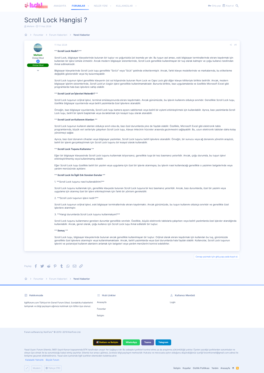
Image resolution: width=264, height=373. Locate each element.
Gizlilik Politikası (201, 368)
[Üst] (233, 368)
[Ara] (237, 6)
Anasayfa (101, 302)
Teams (147, 342)
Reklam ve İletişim (107, 342)
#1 (235, 44)
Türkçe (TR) (54, 368)
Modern (37, 368)
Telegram (163, 342)
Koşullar (187, 368)
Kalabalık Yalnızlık (34, 359)
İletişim (100, 315)
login (172, 302)
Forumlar (101, 308)
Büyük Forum (52, 359)
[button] (88, 6)
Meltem (30, 26)
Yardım (215, 368)
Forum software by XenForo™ (52, 332)
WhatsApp (131, 342)
